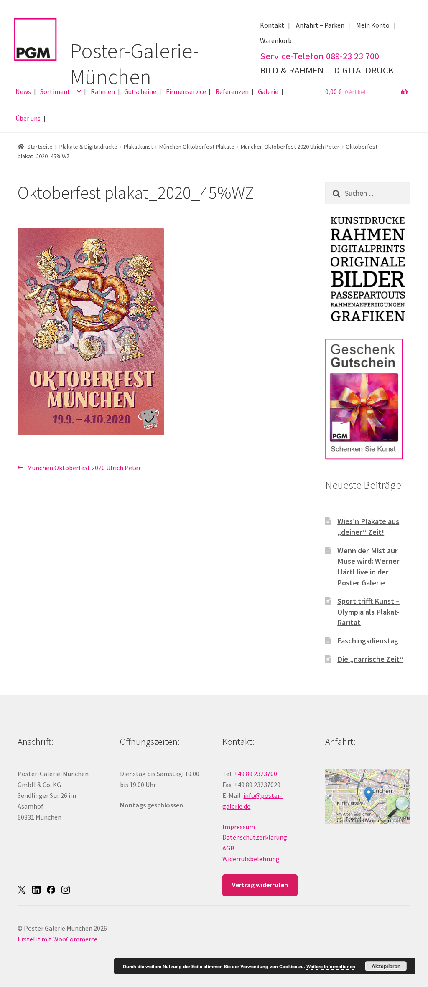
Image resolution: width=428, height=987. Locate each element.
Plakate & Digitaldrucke (88, 146)
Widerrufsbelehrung (251, 859)
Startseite (40, 146)
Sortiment (55, 91)
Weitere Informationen (330, 966)
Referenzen (232, 91)
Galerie (268, 91)
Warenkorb (276, 40)
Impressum (238, 826)
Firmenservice (186, 91)
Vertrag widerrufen (260, 885)
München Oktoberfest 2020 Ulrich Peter (290, 146)
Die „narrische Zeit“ (370, 659)
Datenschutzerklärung (254, 837)
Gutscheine (140, 91)
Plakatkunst (138, 146)
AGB (228, 848)
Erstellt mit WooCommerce (57, 939)
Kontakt (272, 25)
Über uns (28, 118)
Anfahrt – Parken (320, 25)
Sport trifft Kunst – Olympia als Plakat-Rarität (368, 612)
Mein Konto (373, 25)
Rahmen (103, 91)
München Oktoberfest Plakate (196, 146)
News (23, 91)
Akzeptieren (386, 966)
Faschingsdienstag (367, 640)
